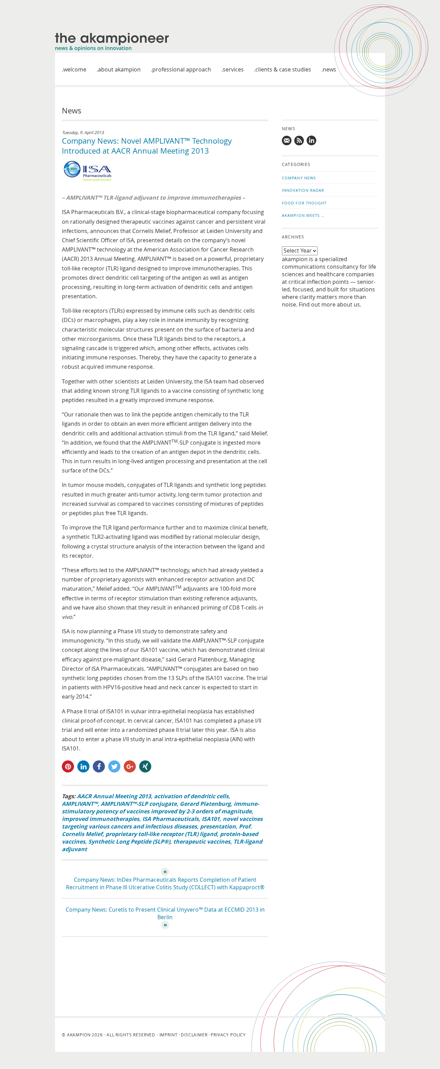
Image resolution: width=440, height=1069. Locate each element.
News (329, 69)
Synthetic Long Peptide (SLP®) (129, 841)
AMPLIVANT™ (80, 804)
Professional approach (181, 69)
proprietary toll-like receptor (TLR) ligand (161, 834)
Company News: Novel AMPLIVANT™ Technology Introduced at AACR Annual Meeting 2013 (147, 146)
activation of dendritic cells (191, 796)
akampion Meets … (303, 215)
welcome (74, 69)
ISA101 (211, 819)
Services (233, 69)
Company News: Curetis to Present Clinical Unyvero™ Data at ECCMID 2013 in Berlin (165, 913)
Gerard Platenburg (205, 804)
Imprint (169, 1034)
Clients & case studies (283, 69)
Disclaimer (194, 1034)
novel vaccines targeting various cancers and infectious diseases (162, 822)
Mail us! (287, 140)
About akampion (119, 69)
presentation (218, 826)
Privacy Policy (228, 1034)
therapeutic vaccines (201, 841)
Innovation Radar (303, 190)
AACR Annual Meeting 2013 (114, 796)
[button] (68, 766)
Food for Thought (304, 202)
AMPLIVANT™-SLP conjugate (139, 804)
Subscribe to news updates (299, 140)
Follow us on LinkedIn (312, 140)
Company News (299, 177)
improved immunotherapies (100, 819)
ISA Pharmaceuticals (170, 819)
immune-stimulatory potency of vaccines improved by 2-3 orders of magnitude (160, 807)
